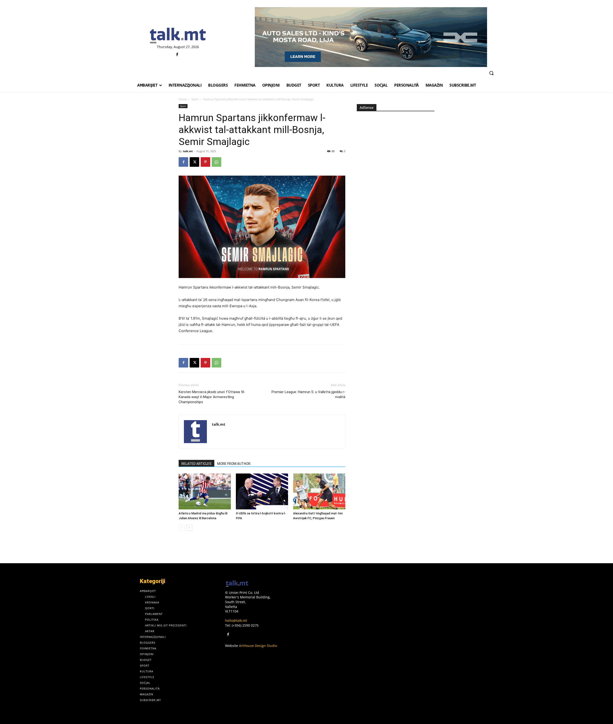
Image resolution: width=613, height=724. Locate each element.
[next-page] (189, 528)
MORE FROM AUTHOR (233, 464)
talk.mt (188, 151)
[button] (491, 73)
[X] (194, 162)
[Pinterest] (205, 162)
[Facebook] (177, 54)
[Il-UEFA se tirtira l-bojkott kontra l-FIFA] (262, 491)
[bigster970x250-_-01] (370, 37)
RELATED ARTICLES (196, 464)
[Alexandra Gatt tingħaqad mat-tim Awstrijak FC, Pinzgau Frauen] (319, 491)
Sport (195, 99)
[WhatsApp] (216, 162)
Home (183, 99)
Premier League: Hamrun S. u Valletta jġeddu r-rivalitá (308, 394)
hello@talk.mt (236, 620)
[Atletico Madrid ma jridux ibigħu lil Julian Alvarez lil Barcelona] (205, 491)
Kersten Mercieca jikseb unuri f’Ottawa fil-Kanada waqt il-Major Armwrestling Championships (212, 397)
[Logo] (178, 36)
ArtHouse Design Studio (258, 645)
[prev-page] (182, 528)
